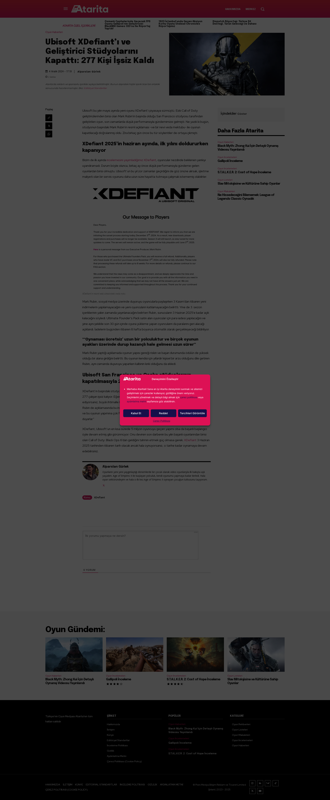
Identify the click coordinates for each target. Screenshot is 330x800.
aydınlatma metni (137, 401)
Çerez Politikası (161, 420)
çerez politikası (188, 397)
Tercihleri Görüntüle (192, 413)
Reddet (163, 413)
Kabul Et (136, 413)
